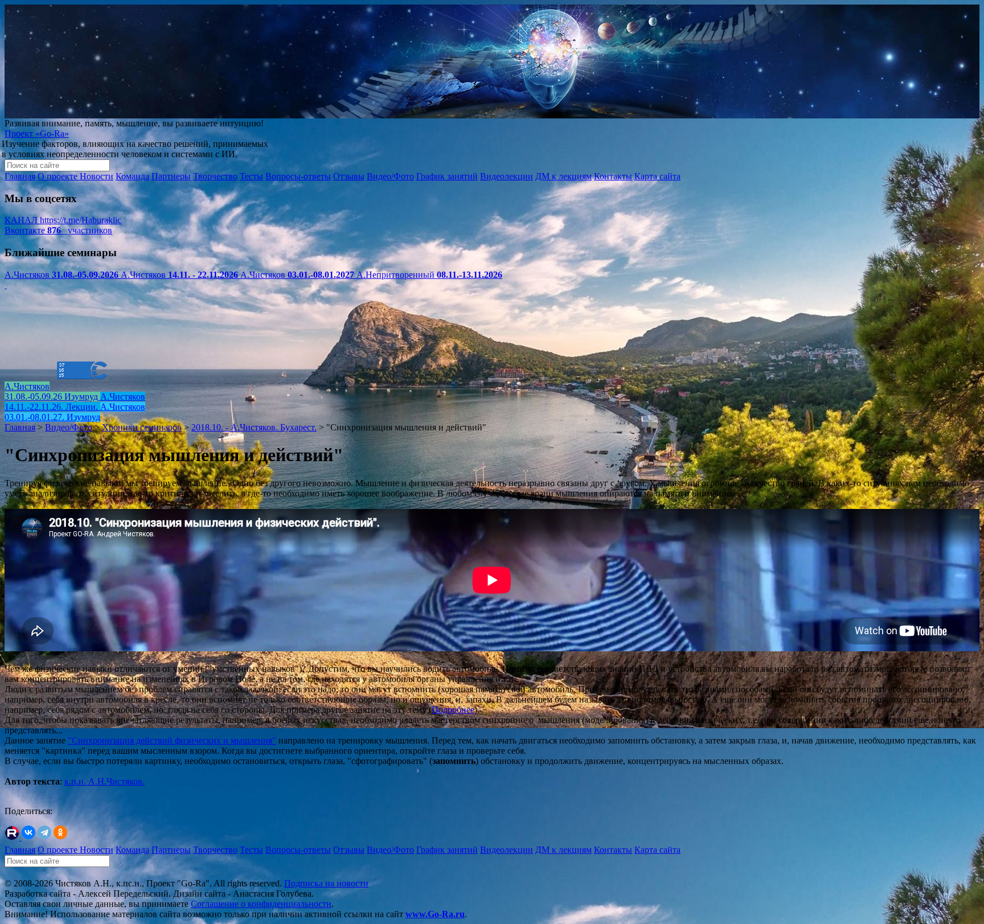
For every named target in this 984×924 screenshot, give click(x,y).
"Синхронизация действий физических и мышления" (172, 740)
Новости (96, 176)
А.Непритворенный (429, 275)
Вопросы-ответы (298, 176)
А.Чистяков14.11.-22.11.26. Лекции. (75, 402)
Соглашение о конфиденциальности (261, 904)
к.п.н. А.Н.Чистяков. (104, 781)
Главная (20, 176)
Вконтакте (58, 230)
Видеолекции (506, 176)
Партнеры (171, 176)
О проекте (59, 176)
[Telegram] (44, 832)
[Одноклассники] (60, 832)
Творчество (215, 176)
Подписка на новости (326, 883)
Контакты (613, 176)
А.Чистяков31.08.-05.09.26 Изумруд (52, 391)
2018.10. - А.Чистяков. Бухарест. (254, 427)
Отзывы (348, 176)
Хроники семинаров (142, 427)
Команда (132, 176)
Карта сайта (657, 176)
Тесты (251, 176)
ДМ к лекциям (563, 176)
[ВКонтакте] (28, 832)
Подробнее (453, 709)
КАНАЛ (63, 220)
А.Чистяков (61, 275)
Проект (37, 133)
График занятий (447, 176)
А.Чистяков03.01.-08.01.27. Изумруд (75, 412)
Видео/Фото (390, 176)
